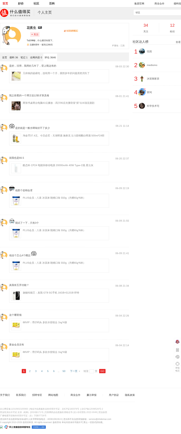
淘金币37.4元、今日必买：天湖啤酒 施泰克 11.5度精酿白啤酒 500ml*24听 (63, 135)
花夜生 (31, 28)
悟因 (149, 51)
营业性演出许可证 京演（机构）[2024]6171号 (21, 412)
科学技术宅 (153, 105)
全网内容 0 (36, 57)
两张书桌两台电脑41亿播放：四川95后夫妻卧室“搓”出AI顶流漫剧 (58, 102)
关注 (35, 34)
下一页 (73, 371)
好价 (21, 3)
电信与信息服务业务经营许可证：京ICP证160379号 (54, 409)
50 (64, 371)
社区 (36, 3)
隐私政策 (130, 395)
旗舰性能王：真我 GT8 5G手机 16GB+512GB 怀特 (51, 292)
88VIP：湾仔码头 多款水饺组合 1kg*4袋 (45, 322)
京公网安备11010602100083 (14, 409)
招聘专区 (37, 395)
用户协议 (114, 395)
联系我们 (21, 395)
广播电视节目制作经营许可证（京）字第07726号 (23, 415)
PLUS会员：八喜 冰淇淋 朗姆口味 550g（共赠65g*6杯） (54, 197)
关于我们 (5, 395)
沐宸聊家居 (153, 78)
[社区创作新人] (71, 31)
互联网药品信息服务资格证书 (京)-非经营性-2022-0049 (71, 412)
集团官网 (139, 3)
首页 (5, 3)
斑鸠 (149, 92)
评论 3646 (50, 57)
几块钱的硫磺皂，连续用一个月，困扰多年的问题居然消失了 (56, 73)
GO (102, 371)
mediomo (152, 65)
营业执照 (103, 412)
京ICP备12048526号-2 (92, 409)
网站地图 (53, 395)
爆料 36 (14, 57)
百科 (52, 3)
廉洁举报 (92, 395)
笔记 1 (24, 57)
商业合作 (159, 3)
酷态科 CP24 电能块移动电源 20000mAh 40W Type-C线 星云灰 (58, 165)
